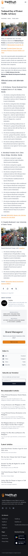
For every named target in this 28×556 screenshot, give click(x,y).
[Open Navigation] (25, 2)
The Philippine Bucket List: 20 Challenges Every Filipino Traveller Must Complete (12, 423)
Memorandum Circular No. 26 (15, 45)
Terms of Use (5, 538)
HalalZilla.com (18, 521)
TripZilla (10, 300)
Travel (2, 7)
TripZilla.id (4, 521)
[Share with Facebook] (3, 289)
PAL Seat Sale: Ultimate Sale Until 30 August (13, 457)
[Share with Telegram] (12, 289)
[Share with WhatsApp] (8, 289)
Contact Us (4, 535)
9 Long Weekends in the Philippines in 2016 (13, 405)
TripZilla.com (5, 518)
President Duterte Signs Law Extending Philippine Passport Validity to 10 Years (12, 50)
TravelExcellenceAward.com (21, 524)
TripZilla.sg (17, 518)
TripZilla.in (4, 524)
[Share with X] (16, 289)
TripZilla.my (4, 527)
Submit (14, 383)
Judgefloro (22, 248)
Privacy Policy (5, 541)
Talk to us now (14, 342)
